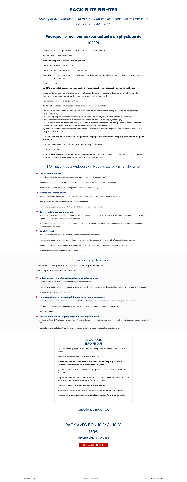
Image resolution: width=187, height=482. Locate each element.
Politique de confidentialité (153, 479)
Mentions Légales (30, 479)
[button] (93, 445)
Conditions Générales (90, 479)
